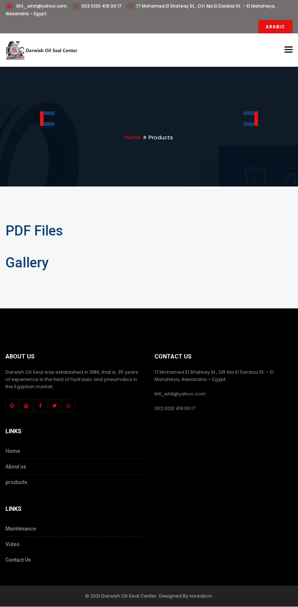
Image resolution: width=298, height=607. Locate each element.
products (16, 482)
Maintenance (20, 529)
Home (132, 137)
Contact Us (18, 560)
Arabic (275, 27)
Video (12, 544)
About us (15, 466)
